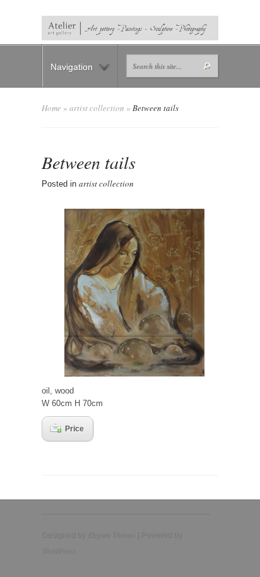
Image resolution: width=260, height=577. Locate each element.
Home (51, 108)
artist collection (96, 108)
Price (74, 428)
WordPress (58, 550)
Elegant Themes (111, 534)
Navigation (71, 67)
